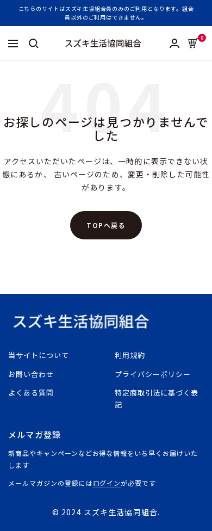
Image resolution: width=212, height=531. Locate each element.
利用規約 (130, 355)
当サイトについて (38, 355)
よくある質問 (31, 392)
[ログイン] (174, 43)
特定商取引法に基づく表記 (156, 398)
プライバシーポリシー (153, 374)
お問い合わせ (31, 374)
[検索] (34, 43)
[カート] (193, 43)
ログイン (107, 482)
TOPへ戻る (106, 225)
